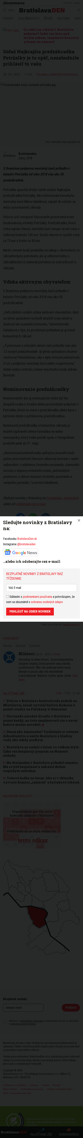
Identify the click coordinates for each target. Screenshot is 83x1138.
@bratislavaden (26, 544)
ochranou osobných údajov (47, 602)
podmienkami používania (37, 597)
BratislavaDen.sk (27, 539)
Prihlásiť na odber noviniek (30, 611)
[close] (79, 520)
